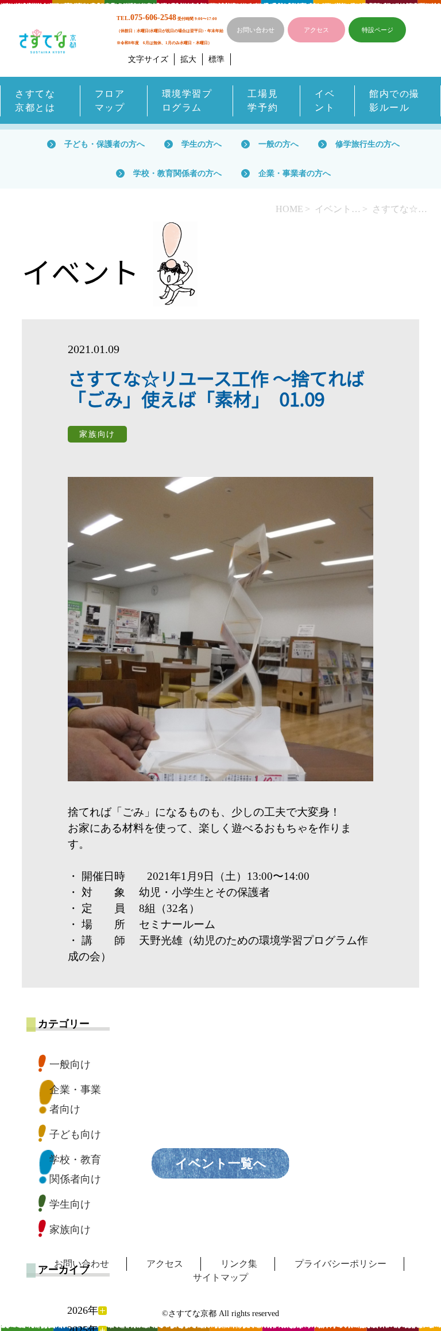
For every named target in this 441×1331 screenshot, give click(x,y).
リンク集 (238, 1264)
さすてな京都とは (35, 100)
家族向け (70, 1229)
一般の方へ (278, 143)
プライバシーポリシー (340, 1264)
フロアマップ (110, 100)
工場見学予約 (262, 100)
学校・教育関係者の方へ (177, 173)
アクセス (316, 29)
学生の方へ (201, 143)
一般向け (70, 1064)
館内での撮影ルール (394, 100)
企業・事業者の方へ (294, 173)
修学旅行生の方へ (367, 143)
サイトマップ (220, 1277)
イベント (325, 100)
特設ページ (377, 29)
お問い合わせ (255, 29)
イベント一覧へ (220, 1163)
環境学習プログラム (187, 100)
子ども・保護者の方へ (104, 143)
